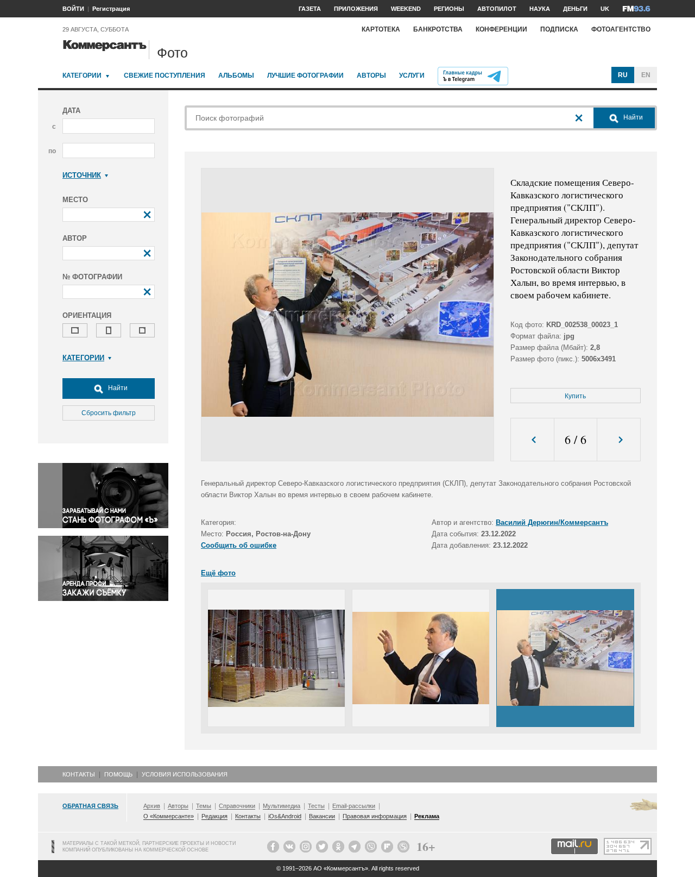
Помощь (118, 774)
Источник (81, 175)
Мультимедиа (281, 806)
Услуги (412, 75)
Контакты (78, 774)
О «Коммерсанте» (168, 816)
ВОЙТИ (73, 8)
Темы (203, 806)
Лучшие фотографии (305, 75)
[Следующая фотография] (618, 439)
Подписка (559, 29)
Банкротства (438, 29)
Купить (575, 396)
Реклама (426, 816)
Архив (151, 806)
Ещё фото (218, 573)
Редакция (214, 816)
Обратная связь (90, 806)
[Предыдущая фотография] (532, 439)
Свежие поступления (164, 75)
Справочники (237, 806)
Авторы (371, 75)
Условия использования (185, 774)
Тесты (316, 806)
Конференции (501, 29)
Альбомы (236, 75)
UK (605, 8)
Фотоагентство (620, 29)
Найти (117, 388)
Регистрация (111, 8)
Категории (82, 75)
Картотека (381, 29)
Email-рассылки (353, 806)
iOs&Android (284, 816)
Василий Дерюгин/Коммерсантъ (552, 522)
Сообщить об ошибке (238, 545)
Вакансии (322, 816)
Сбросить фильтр (108, 413)
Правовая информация (375, 816)
